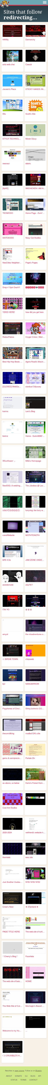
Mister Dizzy (31, 138)
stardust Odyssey (33, 386)
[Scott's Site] (35, 105)
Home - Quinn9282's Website (35, 435)
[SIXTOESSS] (13, 229)
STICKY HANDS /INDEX (35, 89)
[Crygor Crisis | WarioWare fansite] (35, 328)
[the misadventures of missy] (35, 626)
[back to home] (5, 3)
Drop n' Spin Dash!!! (11, 287)
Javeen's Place (9, 89)
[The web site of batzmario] (13, 973)
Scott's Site (30, 113)
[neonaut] (13, 155)
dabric (28, 163)
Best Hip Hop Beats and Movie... (13, 361)
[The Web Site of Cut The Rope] (13, 997)
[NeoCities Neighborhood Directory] (13, 254)
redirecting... (20, 17)
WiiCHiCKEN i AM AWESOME (35, 188)
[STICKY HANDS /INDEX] (35, 80)
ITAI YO (6, 609)
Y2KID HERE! (9, 312)
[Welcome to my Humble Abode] (13, 1022)
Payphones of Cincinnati (13, 708)
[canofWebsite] (13, 526)
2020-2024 (7, 832)
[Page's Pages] (35, 254)
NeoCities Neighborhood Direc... (13, 262)
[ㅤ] (35, 799)
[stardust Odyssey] (35, 378)
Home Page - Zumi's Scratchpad (35, 213)
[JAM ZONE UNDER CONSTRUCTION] (35, 551)
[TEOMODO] (13, 204)
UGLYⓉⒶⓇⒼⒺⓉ (11, 510)
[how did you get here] (35, 304)
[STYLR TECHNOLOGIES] (13, 130)
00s (4, 113)
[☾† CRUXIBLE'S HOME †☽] (13, 1047)
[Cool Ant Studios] (13, 799)
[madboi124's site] (35, 725)
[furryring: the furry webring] (35, 502)
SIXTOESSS (8, 237)
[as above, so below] (13, 774)
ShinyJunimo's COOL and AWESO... (35, 708)
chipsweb (29, 659)
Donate (18, 1076)
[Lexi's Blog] (35, 403)
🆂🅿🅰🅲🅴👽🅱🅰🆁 (34, 287)
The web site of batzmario (13, 981)
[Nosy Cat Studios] (35, 229)
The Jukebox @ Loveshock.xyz (35, 485)
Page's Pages (31, 262)
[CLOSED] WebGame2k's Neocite (13, 386)
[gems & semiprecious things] (13, 749)
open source (19, 1070)
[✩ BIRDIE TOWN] (13, 650)
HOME (28, 981)
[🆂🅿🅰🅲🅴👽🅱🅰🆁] (35, 279)
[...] (35, 1022)
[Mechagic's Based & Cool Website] (35, 997)
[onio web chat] (13, 56)
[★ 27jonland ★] (35, 898)
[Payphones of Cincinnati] (13, 700)
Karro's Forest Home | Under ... (35, 782)
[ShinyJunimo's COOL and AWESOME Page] (35, 700)
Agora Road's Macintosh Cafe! (35, 361)
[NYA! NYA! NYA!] (35, 873)
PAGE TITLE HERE (11, 931)
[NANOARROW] (35, 675)
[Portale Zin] (35, 749)
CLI (26, 1076)
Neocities (8, 1070)
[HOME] (35, 973)
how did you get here (34, 312)
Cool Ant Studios (10, 807)
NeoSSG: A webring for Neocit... (13, 485)
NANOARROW (32, 683)
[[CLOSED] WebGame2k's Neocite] (13, 378)
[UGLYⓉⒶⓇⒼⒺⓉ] (13, 502)
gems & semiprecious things (13, 758)
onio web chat (9, 64)
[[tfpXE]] (13, 180)
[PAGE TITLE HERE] (13, 923)
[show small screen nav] (44, 2)
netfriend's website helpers (35, 832)
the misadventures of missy (35, 634)
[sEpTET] (35, 576)
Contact (33, 1079)
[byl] (13, 675)
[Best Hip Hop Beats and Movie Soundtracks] (13, 353)
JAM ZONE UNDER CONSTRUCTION (35, 559)
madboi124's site (32, 733)
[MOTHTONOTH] (35, 526)
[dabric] (35, 155)
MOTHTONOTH (32, 535)
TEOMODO (8, 213)
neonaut (6, 163)
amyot (5, 634)
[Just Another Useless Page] (13, 873)
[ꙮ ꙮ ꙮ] (35, 601)
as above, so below (11, 782)
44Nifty (6, 39)
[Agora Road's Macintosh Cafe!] (35, 353)
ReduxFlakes (8, 336)
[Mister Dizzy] (35, 130)
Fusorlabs (29, 956)
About (9, 1076)
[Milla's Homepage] (35, 452)
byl (4, 683)
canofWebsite (8, 535)
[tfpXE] (5, 188)
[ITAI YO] (13, 601)
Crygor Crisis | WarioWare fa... (35, 336)
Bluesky (38, 1070)
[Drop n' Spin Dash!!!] (13, 279)
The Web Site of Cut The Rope (13, 1005)
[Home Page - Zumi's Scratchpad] (35, 204)
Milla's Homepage (33, 460)
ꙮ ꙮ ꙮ (28, 609)
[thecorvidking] (13, 725)
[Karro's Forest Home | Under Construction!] (35, 774)
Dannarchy (30, 39)
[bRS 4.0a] (13, 551)
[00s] (13, 105)
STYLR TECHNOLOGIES (13, 138)
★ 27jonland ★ (31, 906)
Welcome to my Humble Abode (13, 1030)
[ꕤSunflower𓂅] (13, 452)
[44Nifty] (13, 31)
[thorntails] (13, 849)
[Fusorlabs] (35, 948)
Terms (23, 1079)
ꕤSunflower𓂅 (9, 460)
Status (14, 1079)
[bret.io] (13, 427)
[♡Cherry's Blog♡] (13, 948)
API (39, 1076)
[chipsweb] (35, 650)
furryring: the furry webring (35, 510)
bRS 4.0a (7, 559)
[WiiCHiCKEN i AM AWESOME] (35, 180)
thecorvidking (8, 733)
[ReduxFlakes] (13, 328)
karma (5, 411)
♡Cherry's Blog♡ (10, 956)
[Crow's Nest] (13, 898)
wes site (29, 857)
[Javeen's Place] (13, 80)
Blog (33, 1076)
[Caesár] (35, 56)
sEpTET (29, 584)
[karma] (13, 403)
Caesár (28, 64)
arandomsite (8, 584)
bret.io (5, 435)
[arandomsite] (13, 576)
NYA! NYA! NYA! (32, 882)
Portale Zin (30, 758)
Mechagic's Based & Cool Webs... (35, 1005)
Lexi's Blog (30, 411)
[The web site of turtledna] (35, 923)
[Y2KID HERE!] (13, 304)
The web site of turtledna (35, 931)
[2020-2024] (13, 824)
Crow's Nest (8, 906)
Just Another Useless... (13, 882)
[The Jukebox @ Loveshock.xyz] (35, 477)
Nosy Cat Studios (33, 237)
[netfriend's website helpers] (35, 824)
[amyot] (13, 626)
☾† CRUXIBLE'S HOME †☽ (13, 1055)
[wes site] (35, 849)
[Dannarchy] (35, 31)
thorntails (6, 857)
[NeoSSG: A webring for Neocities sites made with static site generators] (13, 477)
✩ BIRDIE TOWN (10, 659)
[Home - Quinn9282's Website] (35, 427)
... (26, 1030)
